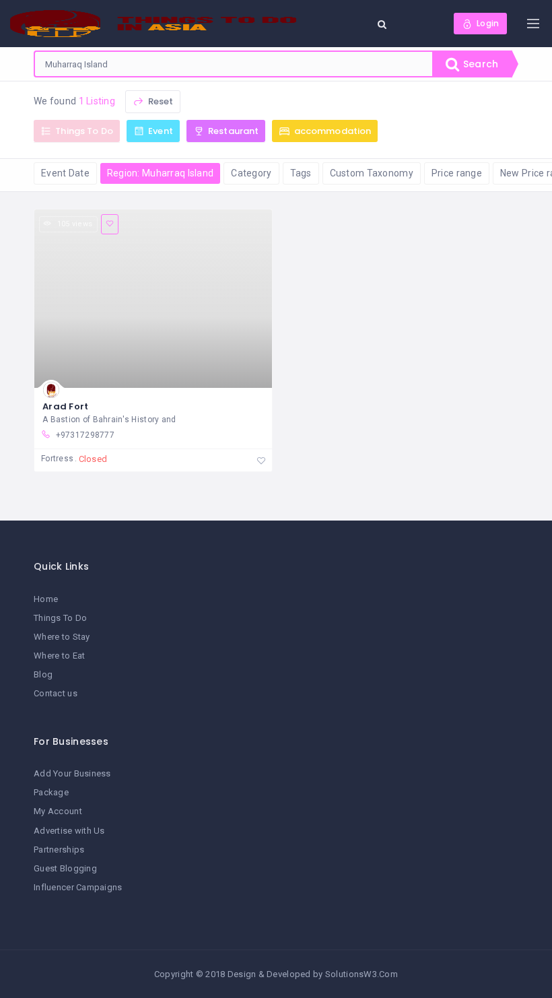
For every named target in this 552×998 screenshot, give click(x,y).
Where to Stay (62, 637)
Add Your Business (72, 773)
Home (46, 599)
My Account (58, 811)
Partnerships (59, 849)
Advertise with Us (69, 831)
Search (479, 64)
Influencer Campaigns (78, 887)
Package (51, 792)
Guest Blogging (65, 868)
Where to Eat (59, 656)
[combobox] (233, 64)
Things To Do (60, 618)
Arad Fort (65, 406)
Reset (159, 101)
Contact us (55, 693)
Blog (43, 674)
